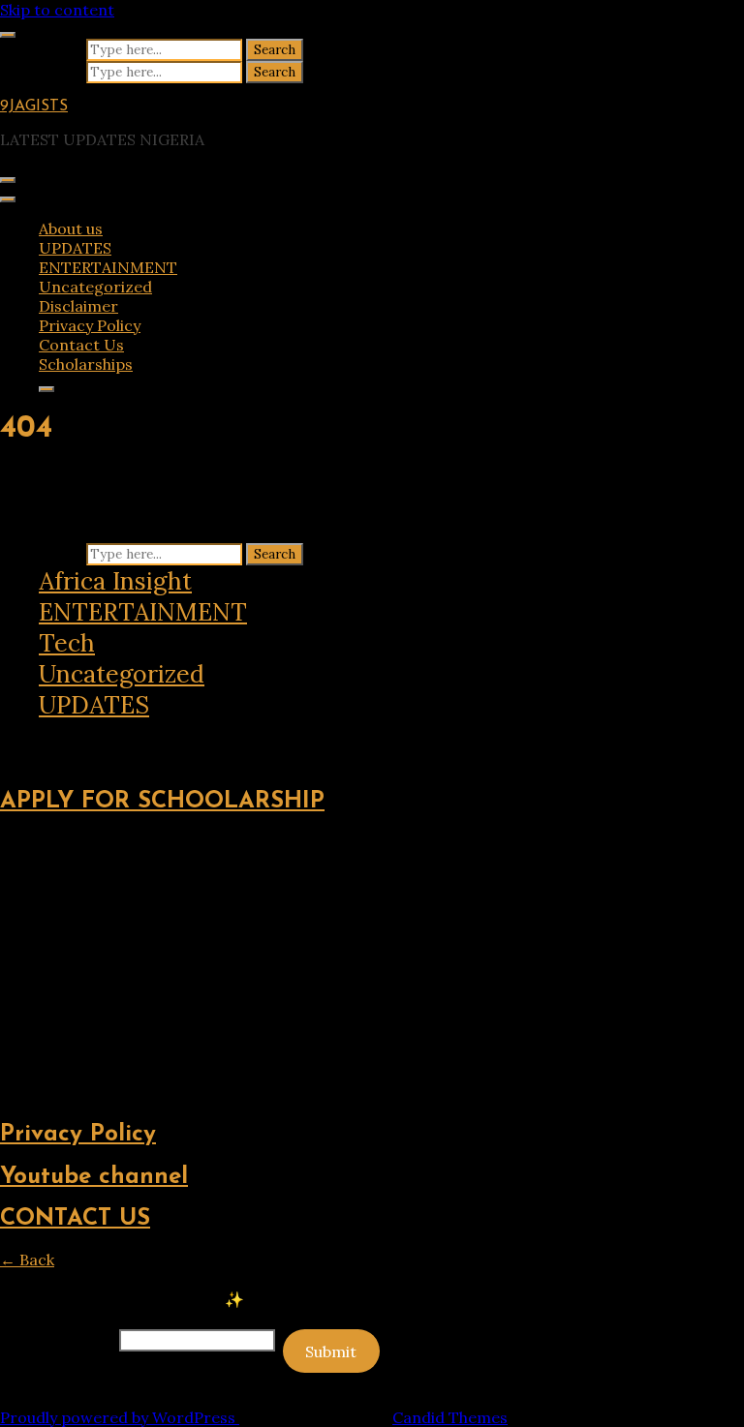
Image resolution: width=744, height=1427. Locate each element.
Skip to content (57, 9)
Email (57, 1339)
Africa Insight (115, 580)
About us (71, 228)
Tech (67, 642)
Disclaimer (78, 306)
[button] (13, 736)
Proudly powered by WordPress (119, 1417)
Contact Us (81, 344)
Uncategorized (95, 286)
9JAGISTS (34, 106)
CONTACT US (75, 1218)
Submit (330, 1351)
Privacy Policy (89, 325)
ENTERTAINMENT (108, 267)
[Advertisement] (372, 968)
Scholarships (86, 364)
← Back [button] (27, 1259)
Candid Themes (450, 1417)
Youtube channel (94, 1177)
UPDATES (75, 248)
